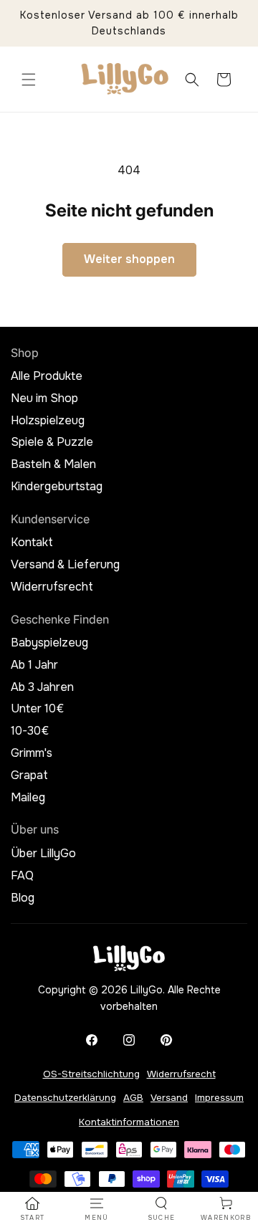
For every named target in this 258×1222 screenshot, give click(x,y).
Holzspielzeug (48, 421)
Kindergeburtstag (56, 486)
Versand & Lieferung (65, 565)
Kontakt (32, 542)
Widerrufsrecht (52, 587)
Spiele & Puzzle (52, 442)
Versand (169, 1098)
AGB (133, 1098)
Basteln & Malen (53, 464)
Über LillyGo (43, 853)
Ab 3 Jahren (42, 687)
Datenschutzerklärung (65, 1098)
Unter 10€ (37, 709)
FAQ (22, 876)
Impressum (219, 1098)
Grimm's (31, 753)
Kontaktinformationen (129, 1122)
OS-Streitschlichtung (91, 1074)
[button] (28, 79)
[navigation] (32, 1209)
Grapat (29, 775)
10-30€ (30, 731)
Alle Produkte (46, 376)
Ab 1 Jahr (34, 665)
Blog (22, 898)
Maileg (28, 798)
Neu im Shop (44, 398)
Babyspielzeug (49, 643)
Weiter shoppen (129, 259)
